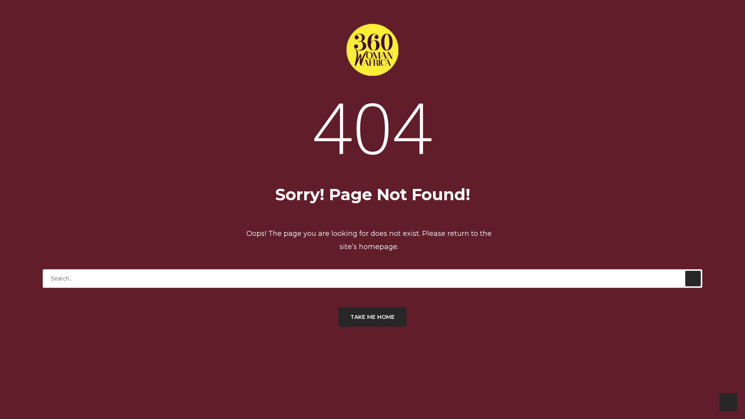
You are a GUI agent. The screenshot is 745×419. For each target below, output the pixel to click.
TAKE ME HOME (372, 316)
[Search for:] (372, 278)
